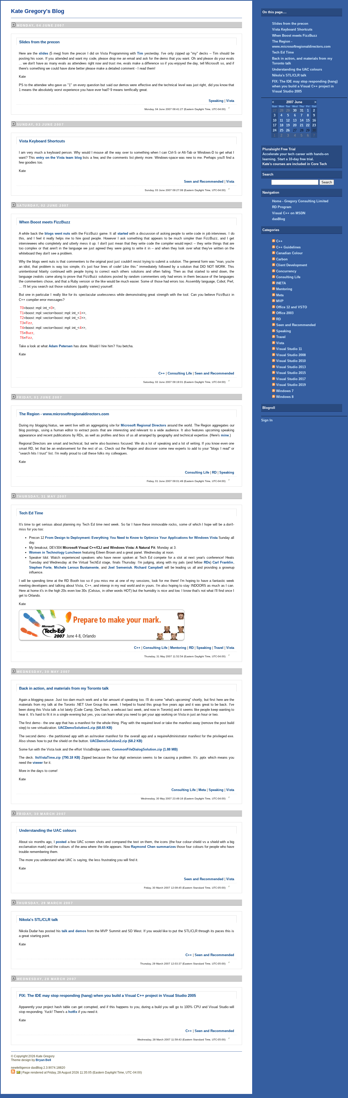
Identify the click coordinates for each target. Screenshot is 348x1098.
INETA (281, 283)
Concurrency (286, 271)
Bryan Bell (43, 1060)
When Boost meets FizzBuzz (44, 222)
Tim (140, 53)
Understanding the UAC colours (47, 830)
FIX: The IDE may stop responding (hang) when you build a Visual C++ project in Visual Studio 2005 (107, 995)
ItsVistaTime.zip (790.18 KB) (57, 757)
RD (214, 472)
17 (274, 125)
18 (281, 125)
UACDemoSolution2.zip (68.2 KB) (116, 741)
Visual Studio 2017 (291, 379)
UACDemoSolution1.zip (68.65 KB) (85, 728)
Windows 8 (284, 397)
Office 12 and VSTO (291, 307)
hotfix (73, 1012)
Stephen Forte (40, 567)
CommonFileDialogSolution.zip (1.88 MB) (145, 749)
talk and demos (74, 931)
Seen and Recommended (203, 181)
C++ (161, 373)
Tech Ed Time (31, 513)
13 (295, 120)
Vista (230, 101)
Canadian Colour (289, 253)
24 (274, 130)
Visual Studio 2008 (291, 355)
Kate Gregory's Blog (37, 11)
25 (281, 130)
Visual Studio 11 (289, 349)
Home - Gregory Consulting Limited (300, 201)
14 (301, 120)
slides (44, 53)
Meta (202, 790)
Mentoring (178, 648)
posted (61, 842)
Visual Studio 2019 (291, 385)
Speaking (216, 101)
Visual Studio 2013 (291, 367)
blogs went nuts (57, 233)
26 (288, 130)
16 (314, 120)
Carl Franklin (222, 562)
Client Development (291, 265)
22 (308, 125)
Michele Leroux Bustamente (76, 567)
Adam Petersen (61, 346)
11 (281, 120)
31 (301, 110)
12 (288, 120)
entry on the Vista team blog (59, 157)
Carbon (282, 259)
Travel (218, 648)
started (123, 233)
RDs (207, 562)
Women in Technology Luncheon (55, 552)
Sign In (267, 420)
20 (295, 125)
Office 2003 (284, 313)
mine (225, 435)
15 (308, 120)
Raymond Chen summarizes (153, 847)
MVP (280, 301)
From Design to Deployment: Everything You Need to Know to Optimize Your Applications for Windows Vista (131, 538)
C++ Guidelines (288, 247)
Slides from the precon (39, 42)
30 (295, 110)
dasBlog (278, 219)
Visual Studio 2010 (291, 361)
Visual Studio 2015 (291, 373)
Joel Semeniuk (120, 567)
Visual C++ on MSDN (288, 213)
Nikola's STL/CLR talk (38, 919)
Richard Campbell (149, 567)
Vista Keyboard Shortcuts (42, 141)
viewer (38, 763)
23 (314, 125)
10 (274, 120)
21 (301, 125)
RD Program (281, 207)
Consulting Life (180, 373)
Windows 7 (284, 391)
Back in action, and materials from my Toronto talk (64, 688)
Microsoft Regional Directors (143, 425)
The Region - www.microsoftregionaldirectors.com (64, 414)
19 (288, 125)
